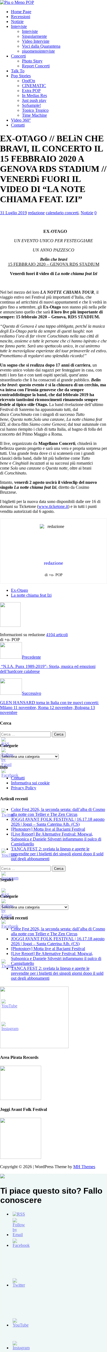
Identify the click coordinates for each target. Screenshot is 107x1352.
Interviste (19, 26)
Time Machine (34, 115)
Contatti (18, 125)
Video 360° (21, 120)
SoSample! (31, 105)
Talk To (17, 70)
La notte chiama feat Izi (31, 595)
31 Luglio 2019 (13, 212)
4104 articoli (57, 634)
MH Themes (84, 1166)
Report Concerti (36, 66)
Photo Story (32, 61)
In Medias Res (34, 95)
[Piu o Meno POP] (17, 2)
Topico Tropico (35, 110)
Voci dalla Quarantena (41, 46)
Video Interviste (35, 41)
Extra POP (31, 90)
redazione (36, 212)
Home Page (21, 11)
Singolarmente (34, 36)
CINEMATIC (34, 85)
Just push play (34, 100)
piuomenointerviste (38, 51)
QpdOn (28, 80)
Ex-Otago (19, 590)
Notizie (17, 21)
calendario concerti (62, 212)
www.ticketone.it (53, 506)
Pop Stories (21, 75)
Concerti (18, 56)
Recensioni (20, 16)
